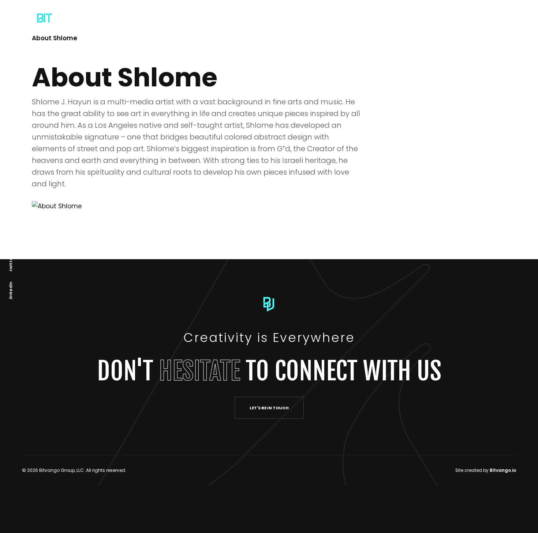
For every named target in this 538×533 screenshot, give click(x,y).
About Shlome (54, 38)
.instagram (11, 233)
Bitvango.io (503, 470)
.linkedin (11, 291)
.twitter (11, 264)
